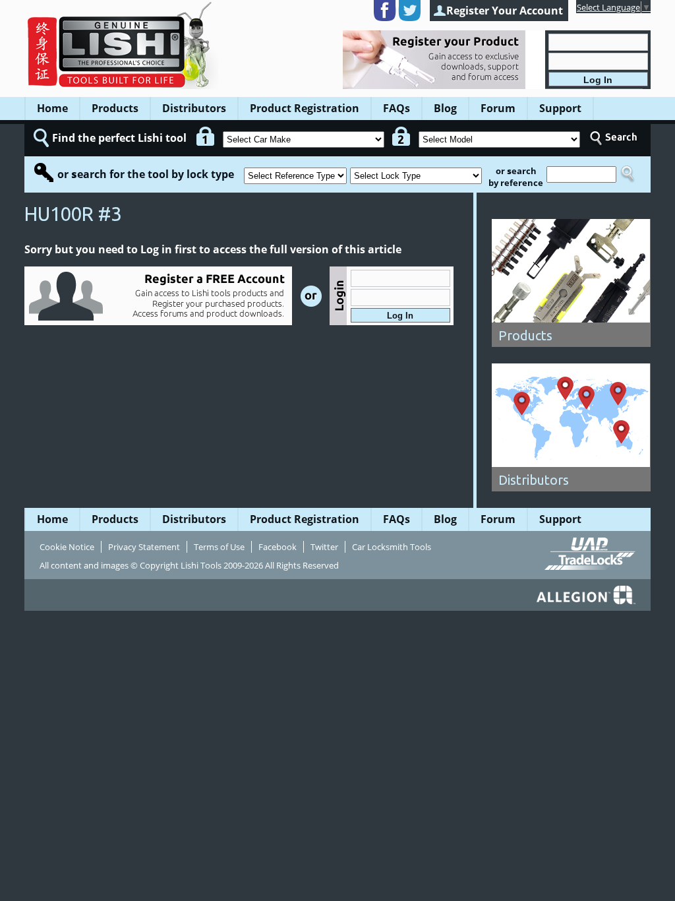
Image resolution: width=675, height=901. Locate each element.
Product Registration (304, 108)
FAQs (396, 108)
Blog (445, 108)
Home (52, 108)
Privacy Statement (144, 547)
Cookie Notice (67, 547)
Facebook (277, 547)
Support (560, 108)
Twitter (324, 547)
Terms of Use (219, 547)
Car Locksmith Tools (391, 547)
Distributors (194, 108)
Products (115, 108)
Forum (498, 108)
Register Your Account (504, 10)
